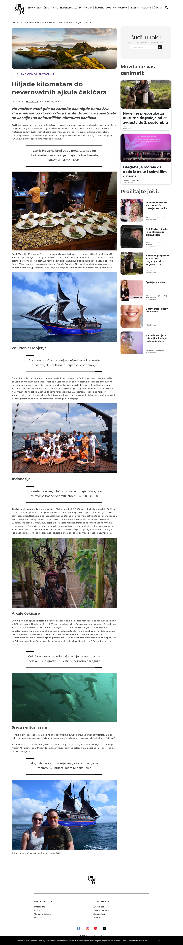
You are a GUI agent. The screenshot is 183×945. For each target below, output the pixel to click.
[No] (180, 940)
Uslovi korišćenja (42, 914)
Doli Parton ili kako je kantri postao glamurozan (157, 232)
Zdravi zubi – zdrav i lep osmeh (157, 310)
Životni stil (51, 7)
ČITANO (157, 7)
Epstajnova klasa (156, 282)
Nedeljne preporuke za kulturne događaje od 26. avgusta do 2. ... (158, 260)
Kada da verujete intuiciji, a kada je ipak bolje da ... (156, 338)
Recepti (134, 7)
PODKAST (146, 7)
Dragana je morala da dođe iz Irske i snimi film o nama (145, 171)
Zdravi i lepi (35, 7)
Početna (16, 22)
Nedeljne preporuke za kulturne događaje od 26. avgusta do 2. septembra (145, 118)
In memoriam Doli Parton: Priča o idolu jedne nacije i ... (157, 207)
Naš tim (38, 917)
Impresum (39, 907)
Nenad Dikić (32, 101)
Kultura (122, 7)
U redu (158, 940)
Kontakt (38, 910)
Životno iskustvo (105, 7)
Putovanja (46, 74)
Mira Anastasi (160, 218)
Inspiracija (85, 7)
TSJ (128, 127)
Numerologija (68, 7)
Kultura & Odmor (30, 22)
